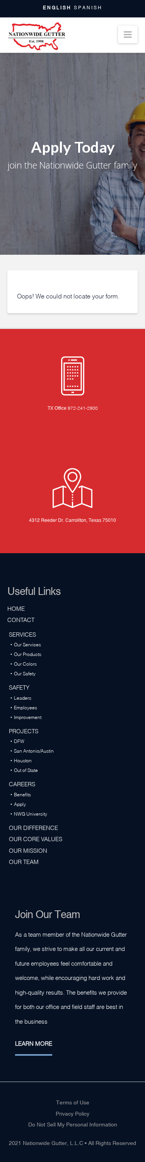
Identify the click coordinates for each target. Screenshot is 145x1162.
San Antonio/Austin (34, 750)
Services (22, 634)
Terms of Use (72, 1102)
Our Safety (25, 673)
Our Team (24, 861)
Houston (23, 760)
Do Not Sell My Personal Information (72, 1124)
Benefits (22, 794)
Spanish (88, 7)
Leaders (22, 697)
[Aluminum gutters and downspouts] (36, 36)
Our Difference (33, 827)
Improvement (27, 717)
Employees (25, 707)
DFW (19, 740)
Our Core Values (35, 838)
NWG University (30, 813)
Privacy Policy (72, 1114)
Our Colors (25, 663)
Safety (19, 686)
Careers (22, 783)
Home (16, 608)
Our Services (27, 644)
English (57, 7)
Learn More (33, 1042)
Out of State (26, 769)
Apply (20, 803)
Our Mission (28, 850)
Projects (23, 730)
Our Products (27, 654)
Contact (20, 619)
